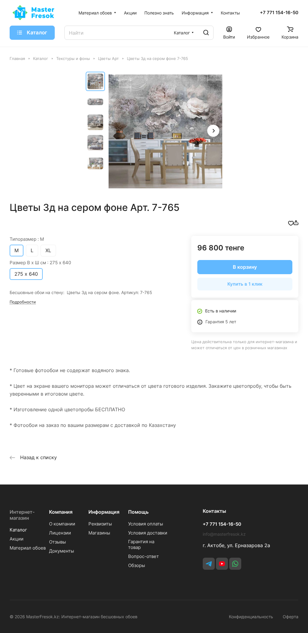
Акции (16, 539)
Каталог (18, 530)
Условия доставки (147, 533)
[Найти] (206, 33)
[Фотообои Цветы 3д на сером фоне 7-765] (165, 131)
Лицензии (60, 533)
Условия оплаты (145, 524)
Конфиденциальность (251, 616)
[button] (213, 131)
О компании (62, 524)
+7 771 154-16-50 (279, 12)
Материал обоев (28, 548)
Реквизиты (100, 524)
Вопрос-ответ (143, 556)
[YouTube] (222, 564)
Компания (60, 512)
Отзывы (57, 542)
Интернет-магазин (22, 515)
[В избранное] (291, 223)
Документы (61, 551)
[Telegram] (209, 564)
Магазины (99, 533)
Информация (103, 512)
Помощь (138, 512)
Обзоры (136, 565)
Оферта (290, 616)
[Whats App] (235, 564)
